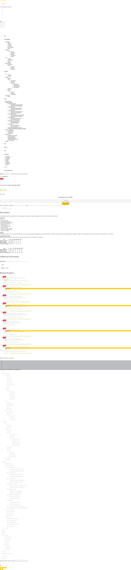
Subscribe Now (66, 203)
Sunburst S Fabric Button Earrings (12, 299)
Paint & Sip (10, 513)
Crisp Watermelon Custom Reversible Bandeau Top (15, 351)
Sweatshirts (13, 397)
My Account (5, 3)
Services (4, 531)
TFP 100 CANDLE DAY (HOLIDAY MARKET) (18, 507)
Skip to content (3, 0)
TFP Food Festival (12, 489)
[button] (6, 279)
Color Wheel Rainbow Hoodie (11, 334)
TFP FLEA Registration (16, 502)
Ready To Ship (20, 205)
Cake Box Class (11, 511)
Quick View (22, 277)
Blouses (12, 452)
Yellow (23, 261)
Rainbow (7, 261)
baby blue (30, 205)
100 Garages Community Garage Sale (16, 505)
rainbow (55, 205)
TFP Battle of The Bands (13, 518)
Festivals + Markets (9, 465)
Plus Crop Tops (17, 441)
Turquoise (17, 261)
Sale (4, 533)
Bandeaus (13, 391)
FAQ (3, 365)
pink (49, 205)
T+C (3, 361)
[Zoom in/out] (1, 567)
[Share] (4, 567)
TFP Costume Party (12, 520)
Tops (25, 205)
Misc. (9, 406)
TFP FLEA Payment (15, 504)
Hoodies (15, 205)
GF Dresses (7, 538)
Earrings (10, 380)
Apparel (7, 388)
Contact (4, 4)
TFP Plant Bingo (11, 526)
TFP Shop (5, 421)
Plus (9, 432)
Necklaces (10, 382)
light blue (46, 205)
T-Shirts (12, 399)
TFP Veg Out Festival (12, 483)
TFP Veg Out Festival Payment (17, 487)
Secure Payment (5, 362)
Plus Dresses (13, 434)
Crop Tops (13, 393)
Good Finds (5, 535)
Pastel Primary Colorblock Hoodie (12, 342)
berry (33, 205)
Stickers (10, 408)
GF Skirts (7, 546)
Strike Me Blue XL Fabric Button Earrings (13, 308)
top (58, 205)
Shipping (4, 364)
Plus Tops (13, 437)
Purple (10, 261)
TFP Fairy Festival (12, 478)
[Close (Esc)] (6, 567)
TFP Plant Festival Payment (16, 476)
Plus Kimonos (17, 445)
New (4, 371)
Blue (13, 261)
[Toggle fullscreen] (2, 567)
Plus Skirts (13, 436)
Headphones (11, 404)
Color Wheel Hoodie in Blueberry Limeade (14, 316)
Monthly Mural (8, 463)
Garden (9, 402)
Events (4, 461)
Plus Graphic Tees (17, 443)
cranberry (39, 205)
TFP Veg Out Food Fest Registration (18, 485)
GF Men (7, 542)
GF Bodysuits (8, 537)
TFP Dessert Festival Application (18, 469)
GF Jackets (7, 540)
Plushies (10, 426)
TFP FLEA (10, 500)
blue (36, 205)
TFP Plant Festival (12, 472)
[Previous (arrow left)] (1, 569)
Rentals (7, 527)
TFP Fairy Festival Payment (17, 481)
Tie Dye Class (11, 515)
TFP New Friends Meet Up (13, 524)
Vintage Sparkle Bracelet (10, 324)
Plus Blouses (16, 439)
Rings (9, 386)
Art (6, 401)
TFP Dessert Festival (12, 467)
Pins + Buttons (11, 384)
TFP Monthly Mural (12, 522)
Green (20, 261)
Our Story (4, 360)
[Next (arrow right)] (2, 569)
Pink (26, 261)
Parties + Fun (8, 516)
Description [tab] (5, 207)
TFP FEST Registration (16, 496)
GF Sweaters (8, 548)
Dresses (9, 430)
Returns (4, 364)
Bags (9, 377)
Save (2, 178)
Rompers (10, 447)
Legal (4, 363)
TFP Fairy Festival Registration (17, 480)
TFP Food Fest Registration (16, 491)
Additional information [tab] (7, 208)
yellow (64, 205)
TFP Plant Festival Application (17, 474)
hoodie (42, 205)
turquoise (61, 205)
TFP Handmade (6, 373)
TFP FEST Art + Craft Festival (14, 494)
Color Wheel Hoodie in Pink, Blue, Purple (13, 282)
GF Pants (7, 544)
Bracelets (10, 379)
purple (52, 205)
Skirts (9, 448)
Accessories (8, 375)
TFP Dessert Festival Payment (17, 470)
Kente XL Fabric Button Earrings (12, 291)
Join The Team (5, 366)
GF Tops (7, 549)
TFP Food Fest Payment (16, 493)
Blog (3, 368)
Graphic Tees (14, 456)
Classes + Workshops (9, 509)
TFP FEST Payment (15, 498)
